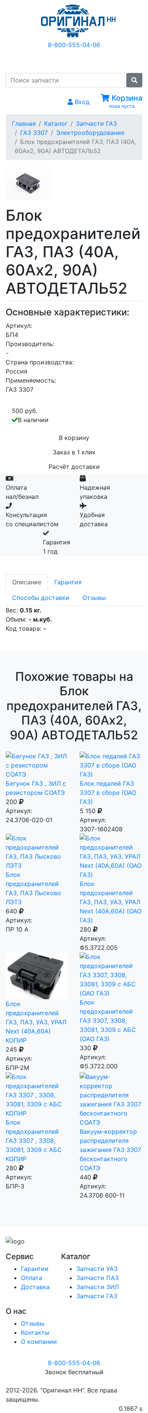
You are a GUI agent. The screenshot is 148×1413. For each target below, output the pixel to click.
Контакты (35, 1332)
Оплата (31, 1278)
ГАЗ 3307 (34, 132)
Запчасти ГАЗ (96, 123)
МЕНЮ (79, 60)
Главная (24, 123)
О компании (39, 1341)
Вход (81, 102)
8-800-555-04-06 (74, 45)
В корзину (74, 437)
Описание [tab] (26, 582)
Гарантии (35, 1268)
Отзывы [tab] (94, 597)
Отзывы (32, 1323)
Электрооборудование (90, 132)
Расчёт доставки (74, 466)
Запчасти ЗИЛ (97, 1287)
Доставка (35, 1287)
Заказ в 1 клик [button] (74, 452)
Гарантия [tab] (68, 582)
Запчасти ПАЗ (97, 1278)
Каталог (56, 123)
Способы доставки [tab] (40, 597)
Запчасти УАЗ (97, 1268)
